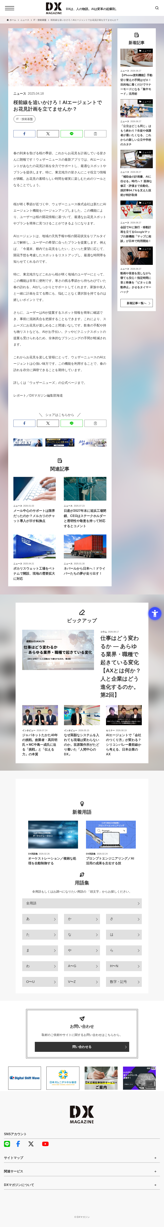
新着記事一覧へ (136, 303)
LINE (9, 1144)
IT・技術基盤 (24, 119)
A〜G (72, 966)
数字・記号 (118, 982)
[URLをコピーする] (95, 133)
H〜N (114, 966)
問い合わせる (82, 1046)
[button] (24, 133)
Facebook (21, 1144)
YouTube (47, 1144)
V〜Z (72, 982)
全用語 (31, 903)
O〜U (30, 982)
